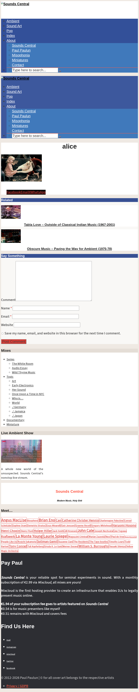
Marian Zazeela (97, 536)
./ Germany (19, 407)
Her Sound (19, 390)
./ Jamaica (18, 411)
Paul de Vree (117, 536)
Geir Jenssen (68, 525)
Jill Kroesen (71, 531)
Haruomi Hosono (124, 525)
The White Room (22, 364)
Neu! (107, 536)
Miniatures (20, 60)
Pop (10, 31)
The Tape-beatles (98, 541)
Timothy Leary (116, 541)
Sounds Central (24, 45)
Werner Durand (70, 546)
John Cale (86, 530)
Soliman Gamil (47, 541)
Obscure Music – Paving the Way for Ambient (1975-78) (69, 249)
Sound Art (14, 26)
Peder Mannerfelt (130, 537)
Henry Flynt (27, 531)
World (16, 403)
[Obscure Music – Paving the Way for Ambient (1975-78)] (11, 241)
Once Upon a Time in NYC (28, 394)
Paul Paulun (21, 50)
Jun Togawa (120, 531)
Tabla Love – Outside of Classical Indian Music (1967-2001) (69, 224)
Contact (18, 65)
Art (14, 381)
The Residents (81, 541)
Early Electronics (23, 385)
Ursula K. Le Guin (53, 546)
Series (10, 359)
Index (11, 36)
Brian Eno (47, 520)
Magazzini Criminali (78, 536)
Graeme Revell (83, 525)
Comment (8, 299)
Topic (10, 377)
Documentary (15, 420)
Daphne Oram (19, 525)
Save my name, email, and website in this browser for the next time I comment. (62, 333)
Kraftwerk (8, 536)
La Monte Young (29, 536)
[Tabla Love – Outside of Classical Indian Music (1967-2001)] (11, 217)
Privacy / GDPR (17, 686)
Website (7, 324)
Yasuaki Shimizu (117, 546)
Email (6, 316)
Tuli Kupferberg (36, 546)
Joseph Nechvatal (104, 531)
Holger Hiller (43, 530)
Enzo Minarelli (53, 525)
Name (6, 308)
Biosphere (32, 520)
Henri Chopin (10, 530)
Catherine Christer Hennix (80, 520)
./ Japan (17, 416)
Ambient (13, 21)
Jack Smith (58, 531)
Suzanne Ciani (66, 541)
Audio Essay (20, 368)
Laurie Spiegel (55, 536)
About (11, 40)
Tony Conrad (18, 546)
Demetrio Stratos (36, 525)
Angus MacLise (13, 520)
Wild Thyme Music (23, 372)
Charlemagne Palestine (111, 520)
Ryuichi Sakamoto (27, 541)
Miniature (13, 424)
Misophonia (21, 55)
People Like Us (9, 541)
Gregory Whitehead (101, 525)
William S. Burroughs (94, 546)
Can (58, 520)
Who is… (17, 398)
